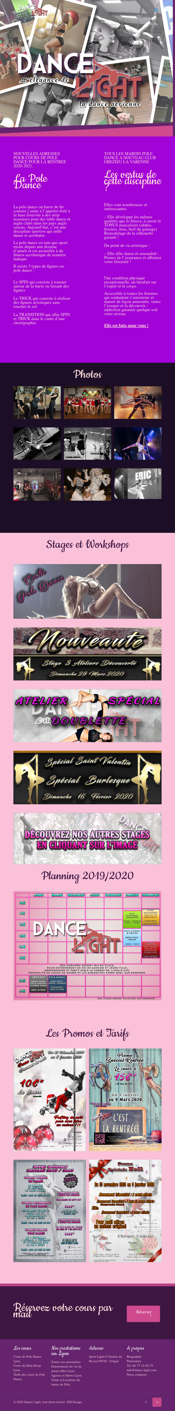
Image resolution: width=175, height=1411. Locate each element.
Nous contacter (137, 1374)
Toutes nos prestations (66, 1362)
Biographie (134, 1356)
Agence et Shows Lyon (66, 1375)
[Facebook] (146, 1402)
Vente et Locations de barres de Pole (65, 1382)
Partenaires (134, 1361)
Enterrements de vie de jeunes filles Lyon (66, 1368)
